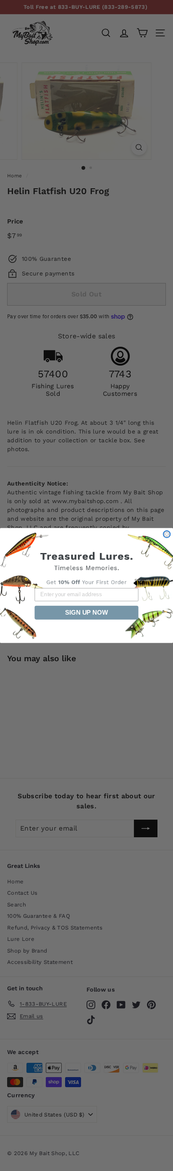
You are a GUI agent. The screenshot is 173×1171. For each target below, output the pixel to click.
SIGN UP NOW (86, 612)
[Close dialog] (166, 534)
